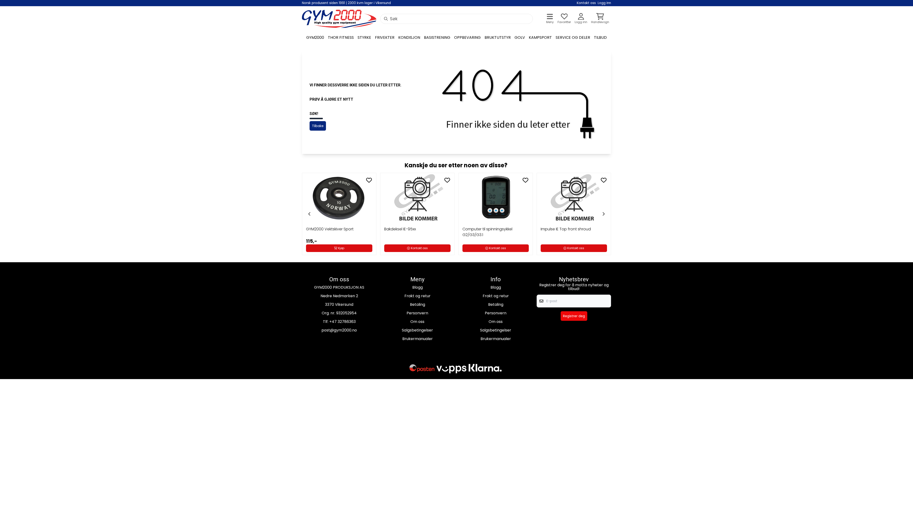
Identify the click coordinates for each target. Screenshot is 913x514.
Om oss (417, 321)
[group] (339, 214)
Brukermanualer (417, 338)
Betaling (417, 304)
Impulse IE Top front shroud (566, 229)
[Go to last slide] (309, 214)
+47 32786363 (342, 321)
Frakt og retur (417, 296)
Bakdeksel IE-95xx (400, 229)
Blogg (417, 287)
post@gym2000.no (339, 330)
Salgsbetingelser (417, 330)
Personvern (417, 313)
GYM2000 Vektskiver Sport (330, 229)
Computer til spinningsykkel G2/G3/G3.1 (487, 231)
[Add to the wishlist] (369, 180)
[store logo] (339, 19)
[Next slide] (603, 214)
